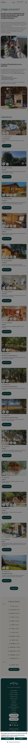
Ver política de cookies (13, 736)
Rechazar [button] (7, 738)
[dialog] (14, 738)
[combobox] (26, 733)
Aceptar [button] (21, 738)
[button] (14, 742)
